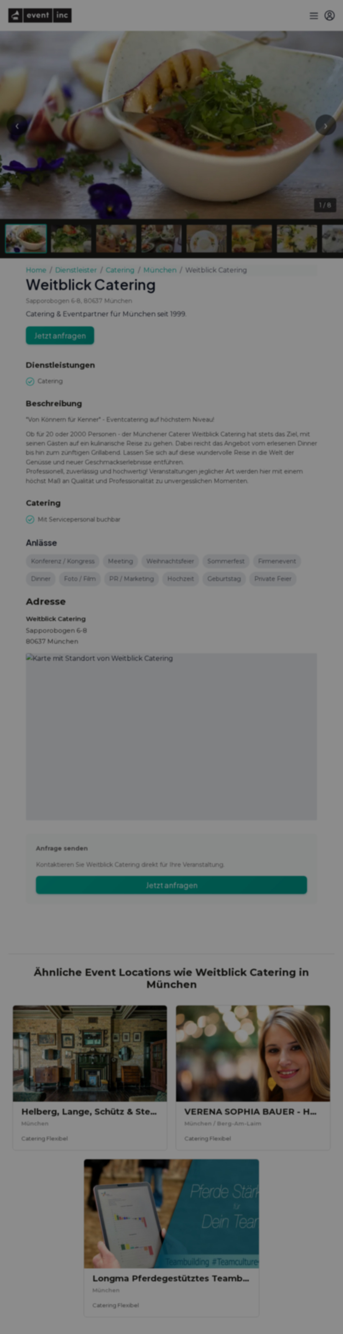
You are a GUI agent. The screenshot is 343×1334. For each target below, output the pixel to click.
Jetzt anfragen (60, 335)
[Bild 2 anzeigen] (71, 238)
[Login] (330, 15)
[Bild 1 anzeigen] (26, 238)
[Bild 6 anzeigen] (252, 238)
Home (36, 270)
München (160, 270)
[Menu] (313, 15)
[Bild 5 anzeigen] (207, 238)
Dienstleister (76, 270)
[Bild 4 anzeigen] (161, 238)
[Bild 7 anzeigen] (297, 238)
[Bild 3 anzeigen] (116, 238)
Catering (120, 270)
